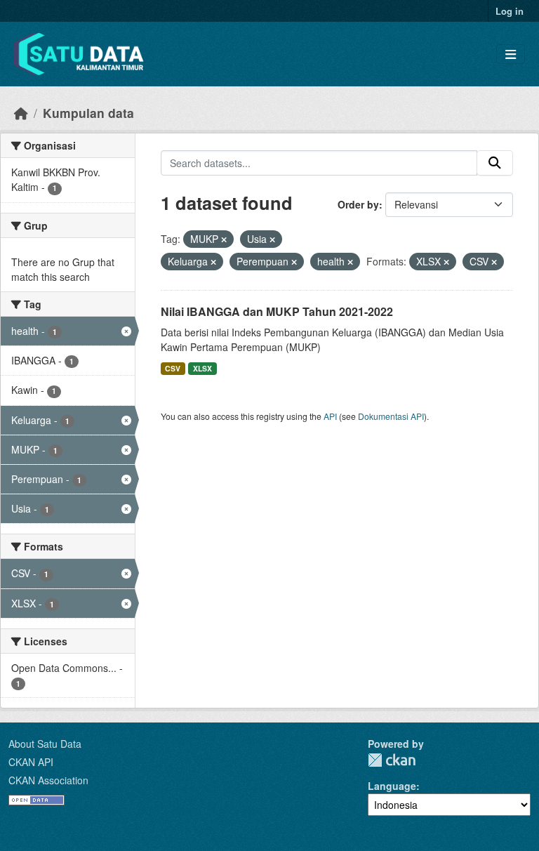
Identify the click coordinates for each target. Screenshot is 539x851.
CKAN (391, 760)
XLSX (202, 368)
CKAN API (30, 762)
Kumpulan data (88, 112)
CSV (172, 368)
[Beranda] (21, 112)
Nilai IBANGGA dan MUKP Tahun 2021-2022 (277, 311)
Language (392, 786)
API (330, 416)
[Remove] (224, 239)
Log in (509, 11)
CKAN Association (48, 780)
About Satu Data (44, 744)
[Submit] (495, 163)
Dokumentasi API (391, 416)
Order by (358, 204)
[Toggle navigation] (510, 54)
